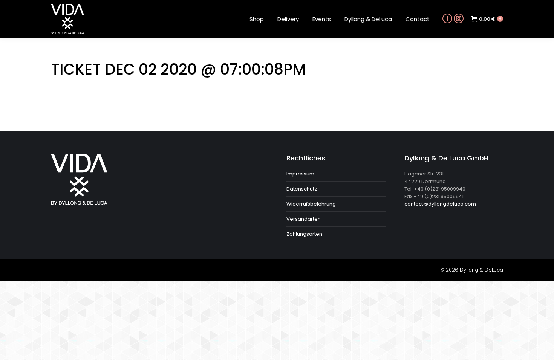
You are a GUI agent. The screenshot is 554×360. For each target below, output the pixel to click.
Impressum (300, 173)
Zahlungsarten (304, 234)
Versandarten (303, 219)
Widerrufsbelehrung (311, 203)
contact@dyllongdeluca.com (440, 203)
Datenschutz (301, 188)
